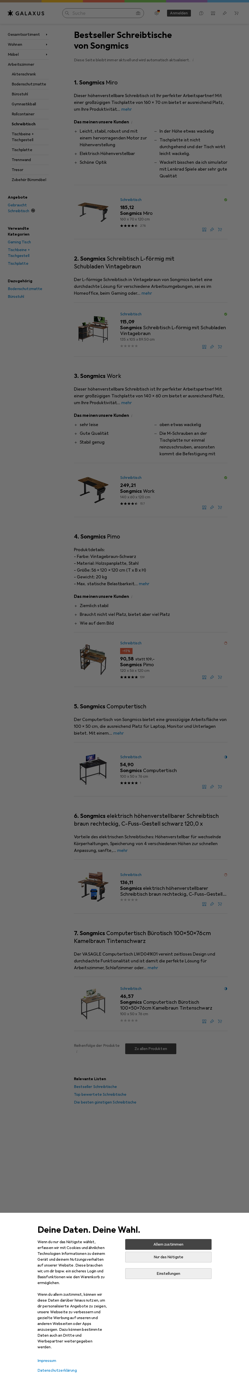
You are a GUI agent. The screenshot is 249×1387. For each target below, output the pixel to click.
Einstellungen (168, 1273)
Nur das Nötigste (169, 1257)
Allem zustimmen (168, 1244)
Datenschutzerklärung (57, 1370)
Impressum (46, 1360)
